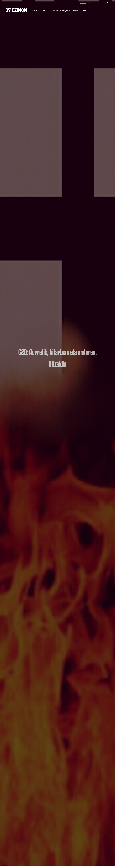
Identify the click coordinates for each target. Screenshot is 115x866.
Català (91, 3)
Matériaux (45, 11)
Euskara (73, 3)
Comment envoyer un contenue (65, 11)
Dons (84, 11)
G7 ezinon (16, 11)
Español (99, 3)
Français (83, 3)
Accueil (35, 11)
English (107, 3)
